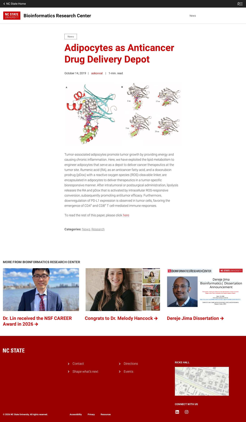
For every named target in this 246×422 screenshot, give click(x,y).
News (193, 15)
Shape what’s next (85, 371)
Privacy (91, 414)
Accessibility (76, 414)
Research (98, 229)
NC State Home (16, 3)
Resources (106, 414)
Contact (78, 363)
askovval (97, 73)
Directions (131, 363)
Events (128, 371)
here (126, 215)
